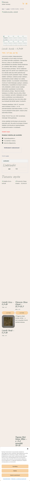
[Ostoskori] (23, 3)
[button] (27, 449)
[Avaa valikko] (26, 3)
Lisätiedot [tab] (6, 161)
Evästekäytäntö (6, 478)
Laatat (7, 156)
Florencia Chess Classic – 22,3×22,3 (21, 304)
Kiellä (15, 471)
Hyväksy (15, 466)
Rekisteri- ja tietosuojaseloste (18, 478)
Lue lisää (8, 312)
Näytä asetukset (15, 475)
